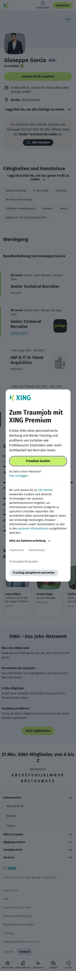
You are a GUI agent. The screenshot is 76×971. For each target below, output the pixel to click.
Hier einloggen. (19, 476)
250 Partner (45, 490)
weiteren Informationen (33, 528)
